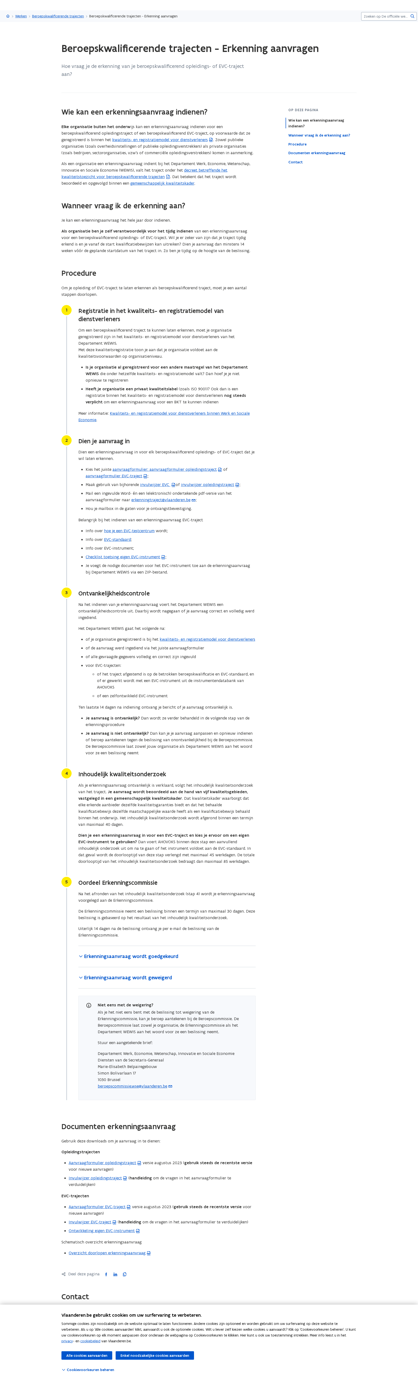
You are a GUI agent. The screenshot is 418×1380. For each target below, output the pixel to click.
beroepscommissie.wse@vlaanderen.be (132, 1086)
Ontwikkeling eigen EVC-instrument (102, 1230)
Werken (21, 16)
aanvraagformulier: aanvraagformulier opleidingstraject (164, 469)
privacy (67, 1341)
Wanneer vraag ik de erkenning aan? (319, 135)
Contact (295, 162)
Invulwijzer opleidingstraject (95, 1178)
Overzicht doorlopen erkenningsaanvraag (107, 1253)
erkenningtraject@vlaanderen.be (160, 499)
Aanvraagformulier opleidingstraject (102, 1162)
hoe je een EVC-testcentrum (129, 530)
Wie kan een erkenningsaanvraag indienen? (316, 123)
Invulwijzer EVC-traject (90, 1222)
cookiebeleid (90, 1341)
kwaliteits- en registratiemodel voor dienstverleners (160, 139)
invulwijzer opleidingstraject (207, 484)
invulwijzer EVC (155, 484)
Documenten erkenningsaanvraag (316, 153)
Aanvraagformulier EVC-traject (97, 1206)
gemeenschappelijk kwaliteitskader (162, 183)
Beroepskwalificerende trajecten (58, 16)
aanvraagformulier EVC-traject (114, 476)
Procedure (297, 144)
